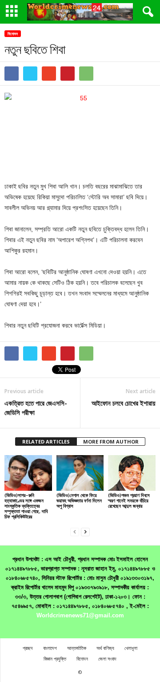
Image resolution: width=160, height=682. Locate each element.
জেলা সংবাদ (107, 658)
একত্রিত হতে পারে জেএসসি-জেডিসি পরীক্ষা (35, 408)
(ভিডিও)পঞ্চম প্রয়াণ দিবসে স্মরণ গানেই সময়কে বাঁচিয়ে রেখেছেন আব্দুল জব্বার (129, 500)
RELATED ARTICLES (46, 441)
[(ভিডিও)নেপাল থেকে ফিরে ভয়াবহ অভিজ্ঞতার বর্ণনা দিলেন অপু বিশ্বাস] (80, 473)
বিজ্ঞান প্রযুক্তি (55, 658)
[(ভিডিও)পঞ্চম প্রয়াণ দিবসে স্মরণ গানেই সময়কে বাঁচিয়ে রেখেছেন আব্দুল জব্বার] (132, 473)
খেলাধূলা (130, 648)
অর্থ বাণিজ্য (105, 648)
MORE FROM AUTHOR (111, 441)
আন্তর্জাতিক (76, 648)
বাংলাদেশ (50, 648)
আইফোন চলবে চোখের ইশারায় (124, 403)
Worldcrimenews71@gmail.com (80, 615)
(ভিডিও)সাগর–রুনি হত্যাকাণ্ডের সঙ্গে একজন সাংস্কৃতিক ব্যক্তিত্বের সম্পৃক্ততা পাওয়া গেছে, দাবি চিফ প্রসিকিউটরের (26, 506)
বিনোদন (13, 34)
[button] (146, 12)
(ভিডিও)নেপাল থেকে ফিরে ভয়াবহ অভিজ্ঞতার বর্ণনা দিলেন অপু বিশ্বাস (79, 500)
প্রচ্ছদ (28, 648)
